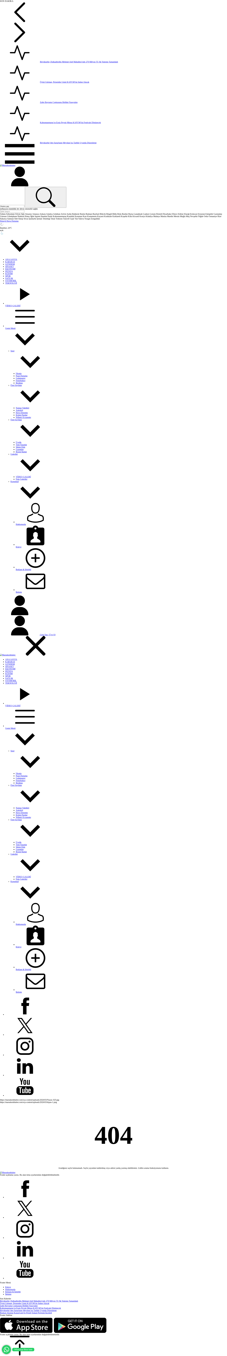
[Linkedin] (25, 1075)
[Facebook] (25, 1014)
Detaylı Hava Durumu (9, 221)
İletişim (8, 1294)
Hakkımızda (10, 1289)
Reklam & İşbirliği (13, 1292)
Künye (8, 1287)
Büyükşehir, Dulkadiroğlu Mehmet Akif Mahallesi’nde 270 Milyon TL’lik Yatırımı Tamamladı (79, 62)
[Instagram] (25, 1055)
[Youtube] (25, 1095)
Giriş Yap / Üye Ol (47, 635)
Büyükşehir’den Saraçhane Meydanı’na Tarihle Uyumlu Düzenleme (68, 143)
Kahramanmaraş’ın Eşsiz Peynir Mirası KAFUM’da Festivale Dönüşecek (70, 122)
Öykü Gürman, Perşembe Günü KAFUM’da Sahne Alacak (64, 82)
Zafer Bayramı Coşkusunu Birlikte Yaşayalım (59, 102)
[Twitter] (25, 1035)
